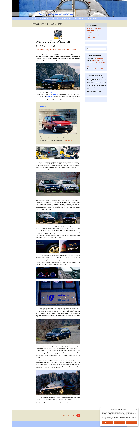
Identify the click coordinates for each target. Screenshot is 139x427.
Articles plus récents (71, 415)
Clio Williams (58, 49)
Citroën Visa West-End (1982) (98, 60)
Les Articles (54, 18)
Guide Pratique (43, 18)
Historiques (48, 49)
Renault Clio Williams (42, 51)
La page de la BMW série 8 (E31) (93, 35)
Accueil (34, 18)
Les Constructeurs (66, 18)
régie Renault (68, 49)
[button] (136, 409)
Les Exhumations (79, 18)
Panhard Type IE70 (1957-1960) (99, 62)
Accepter (107, 423)
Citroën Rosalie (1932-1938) (99, 58)
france (63, 49)
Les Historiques (92, 18)
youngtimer (64, 51)
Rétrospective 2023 (91, 37)
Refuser (119, 423)
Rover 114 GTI (90, 32)
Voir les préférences (131, 423)
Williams (59, 51)
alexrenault (71, 51)
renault (73, 49)
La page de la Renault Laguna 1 (93, 30)
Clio (55, 49)
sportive (55, 51)
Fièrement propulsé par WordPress (69, 424)
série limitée (50, 51)
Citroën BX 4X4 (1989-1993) (97, 68)
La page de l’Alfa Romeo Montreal (94, 28)
